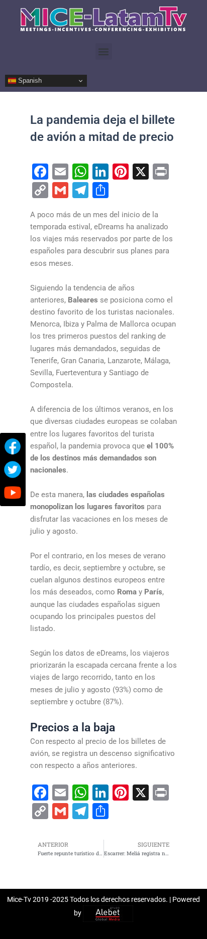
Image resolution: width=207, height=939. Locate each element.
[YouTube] (13, 493)
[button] (103, 51)
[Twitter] (13, 469)
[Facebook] (13, 446)
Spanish (29, 80)
